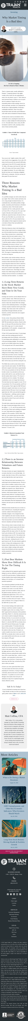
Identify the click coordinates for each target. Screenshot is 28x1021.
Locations (14, 903)
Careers (14, 905)
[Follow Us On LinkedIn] (14, 894)
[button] (15, 2)
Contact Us (14, 698)
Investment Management (14, 912)
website (7, 318)
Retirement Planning (14, 914)
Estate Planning (14, 918)
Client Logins (14, 901)
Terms (14, 934)
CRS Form (14, 932)
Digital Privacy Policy (14, 927)
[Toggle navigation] (25, 5)
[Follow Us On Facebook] (8, 894)
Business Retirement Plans (14, 921)
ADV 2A (14, 930)
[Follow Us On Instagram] (11, 894)
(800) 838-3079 (14, 883)
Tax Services (14, 916)
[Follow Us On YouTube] (17, 894)
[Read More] (14, 767)
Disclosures (13, 936)
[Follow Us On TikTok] (20, 894)
